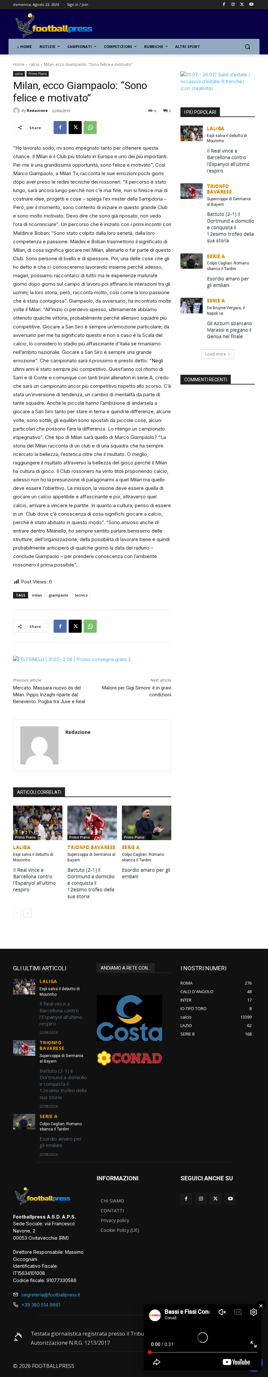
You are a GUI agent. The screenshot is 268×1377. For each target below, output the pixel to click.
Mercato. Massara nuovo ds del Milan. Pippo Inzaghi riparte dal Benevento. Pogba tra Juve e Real (49, 694)
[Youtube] (251, 4)
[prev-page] (17, 913)
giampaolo (58, 595)
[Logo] (57, 26)
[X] (242, 4)
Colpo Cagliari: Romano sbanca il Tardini (228, 266)
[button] (247, 46)
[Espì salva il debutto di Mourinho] (37, 823)
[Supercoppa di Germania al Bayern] (92, 823)
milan (37, 595)
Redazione (37, 110)
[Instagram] (233, 4)
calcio (34, 64)
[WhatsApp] (90, 127)
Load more (215, 354)
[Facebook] (224, 4)
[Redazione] (17, 110)
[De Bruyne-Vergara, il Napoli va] (191, 305)
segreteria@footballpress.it (51, 1294)
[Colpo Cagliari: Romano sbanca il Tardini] (146, 823)
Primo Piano (37, 73)
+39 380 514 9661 (41, 1305)
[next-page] (28, 913)
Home (19, 64)
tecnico (81, 595)
